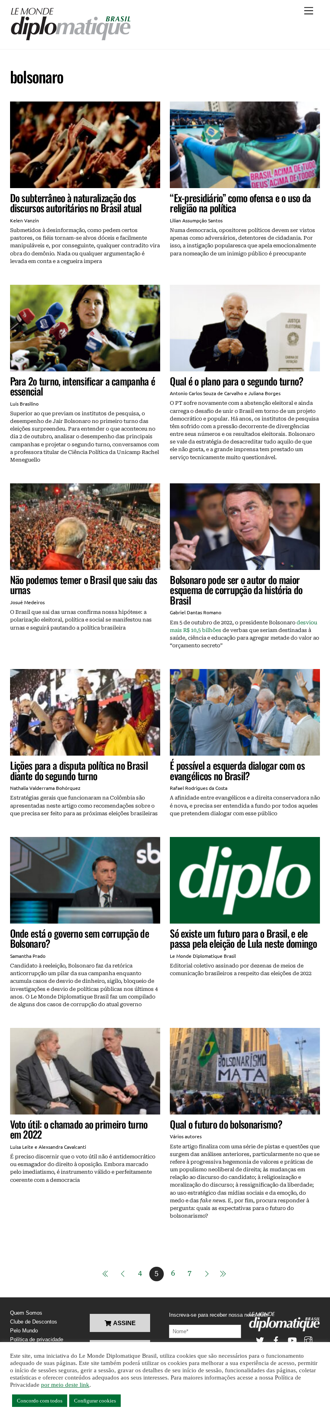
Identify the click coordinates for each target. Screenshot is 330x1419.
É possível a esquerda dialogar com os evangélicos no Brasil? (237, 770)
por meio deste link (65, 1385)
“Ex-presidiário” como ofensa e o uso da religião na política (240, 202)
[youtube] (292, 1339)
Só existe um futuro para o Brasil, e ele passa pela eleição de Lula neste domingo (243, 938)
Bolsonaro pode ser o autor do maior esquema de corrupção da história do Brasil (236, 589)
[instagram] (308, 1339)
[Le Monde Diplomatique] (70, 39)
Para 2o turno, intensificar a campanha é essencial (82, 386)
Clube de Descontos (33, 1322)
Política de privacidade (36, 1339)
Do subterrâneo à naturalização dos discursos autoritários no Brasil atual (76, 202)
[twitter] (260, 1339)
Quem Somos (26, 1313)
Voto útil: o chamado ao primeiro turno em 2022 (79, 1129)
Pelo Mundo (24, 1331)
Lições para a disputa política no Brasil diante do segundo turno (79, 770)
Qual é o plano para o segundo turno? (236, 380)
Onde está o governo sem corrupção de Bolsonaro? (79, 938)
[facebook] (276, 1339)
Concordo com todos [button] (39, 1401)
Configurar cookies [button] (95, 1401)
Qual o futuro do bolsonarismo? (226, 1124)
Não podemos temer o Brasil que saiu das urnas (83, 584)
